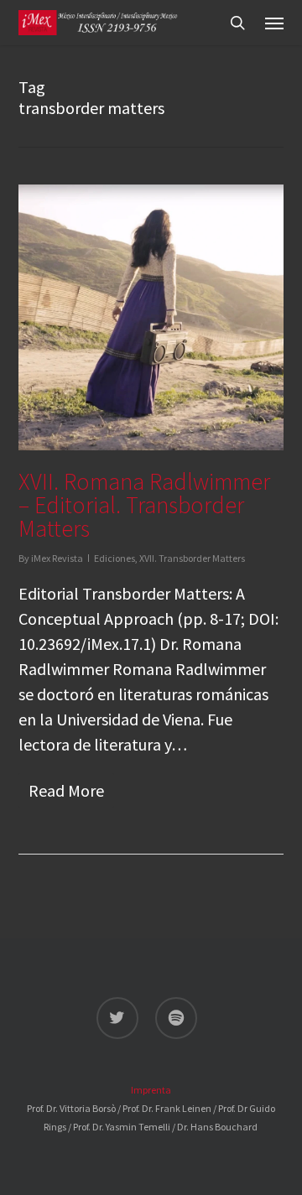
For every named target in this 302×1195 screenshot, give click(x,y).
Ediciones (114, 558)
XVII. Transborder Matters (192, 558)
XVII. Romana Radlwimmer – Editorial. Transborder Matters (144, 504)
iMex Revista (57, 558)
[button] (274, 22)
